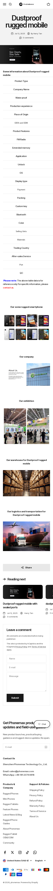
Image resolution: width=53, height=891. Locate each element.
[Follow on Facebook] (5, 852)
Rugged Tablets (10, 804)
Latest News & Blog (12, 814)
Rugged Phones (10, 793)
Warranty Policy (37, 805)
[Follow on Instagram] (20, 852)
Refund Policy (36, 800)
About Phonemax (11, 828)
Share (28, 567)
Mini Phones (9, 798)
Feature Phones (10, 809)
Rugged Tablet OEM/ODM (10, 836)
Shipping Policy (36, 790)
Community (8, 842)
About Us (33, 816)
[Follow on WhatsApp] (35, 852)
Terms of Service (39, 646)
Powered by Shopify (29, 882)
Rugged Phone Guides (10, 822)
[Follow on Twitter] (12, 852)
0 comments (28, 37)
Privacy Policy (21, 646)
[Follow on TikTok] (27, 852)
